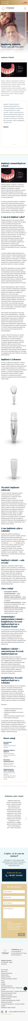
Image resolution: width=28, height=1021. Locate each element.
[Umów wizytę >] (25, 988)
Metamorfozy (5, 975)
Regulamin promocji (6, 995)
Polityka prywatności (6, 986)
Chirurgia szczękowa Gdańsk (9, 978)
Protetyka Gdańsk (6, 998)
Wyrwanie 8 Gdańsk (6, 1002)
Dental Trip (4, 971)
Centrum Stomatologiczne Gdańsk (10, 1000)
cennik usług (12, 543)
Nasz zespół (4, 969)
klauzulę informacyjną (17, 921)
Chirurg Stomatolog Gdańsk (8, 993)
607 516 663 (5, 3)
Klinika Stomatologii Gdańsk (9, 996)
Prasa (2, 980)
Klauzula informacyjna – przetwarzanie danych (14, 991)
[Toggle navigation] (25, 8)
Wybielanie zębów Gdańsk (8, 1007)
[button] (13, 144)
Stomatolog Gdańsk (6, 973)
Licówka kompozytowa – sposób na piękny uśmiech (12, 1004)
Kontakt (3, 984)
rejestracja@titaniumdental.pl (17, 1011)
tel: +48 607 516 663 (6, 1014)
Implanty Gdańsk (5, 977)
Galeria (3, 982)
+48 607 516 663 (15, 875)
